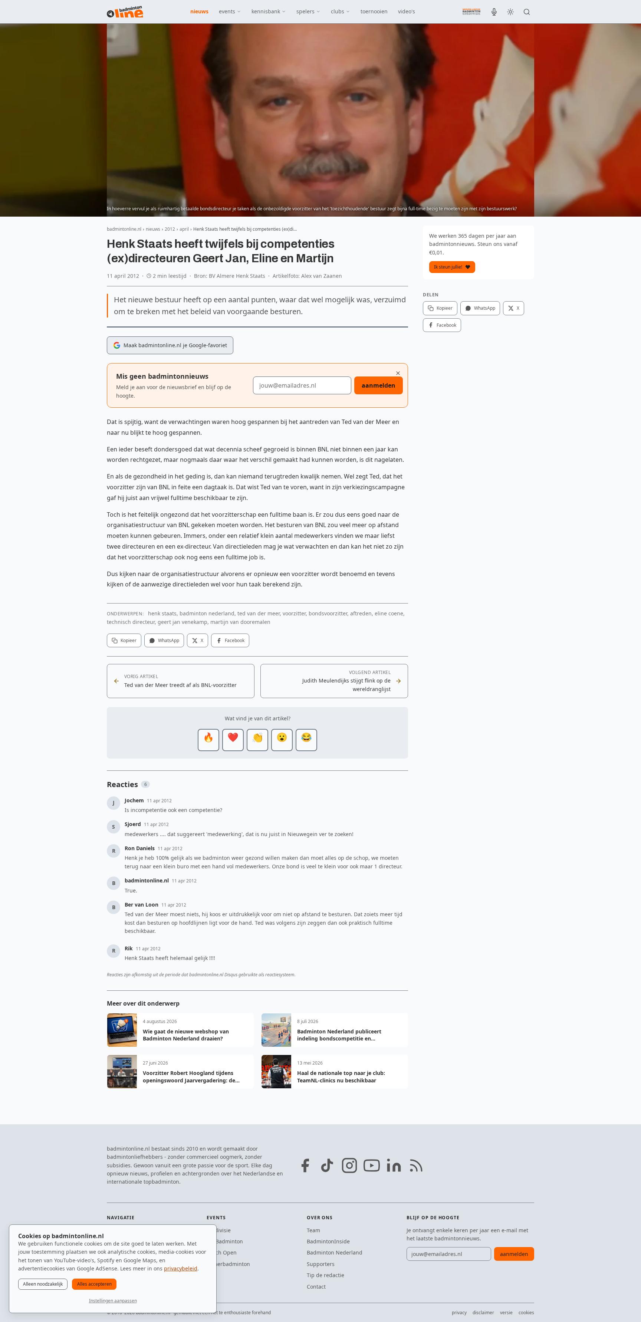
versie (506, 1312)
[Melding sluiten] (398, 373)
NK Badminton (225, 1241)
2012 (170, 229)
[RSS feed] (416, 1165)
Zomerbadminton (228, 1263)
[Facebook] (305, 1165)
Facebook (234, 640)
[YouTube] (372, 1165)
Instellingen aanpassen (113, 1301)
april (184, 229)
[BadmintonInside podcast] (494, 11)
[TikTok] (327, 1165)
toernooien (374, 11)
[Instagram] (349, 1165)
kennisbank (266, 11)
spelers (305, 11)
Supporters (321, 1263)
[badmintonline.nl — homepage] (125, 12)
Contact (316, 1286)
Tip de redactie (325, 1275)
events (227, 11)
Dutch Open (222, 1252)
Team (313, 1230)
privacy (459, 1312)
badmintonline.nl (124, 229)
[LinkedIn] (394, 1165)
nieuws (199, 11)
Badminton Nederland (334, 1252)
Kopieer (129, 640)
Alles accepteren (94, 1284)
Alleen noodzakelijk (43, 1284)
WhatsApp (168, 640)
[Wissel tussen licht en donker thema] (510, 11)
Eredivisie (219, 1230)
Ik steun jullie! (448, 267)
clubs (337, 11)
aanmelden (378, 385)
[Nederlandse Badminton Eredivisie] (471, 11)
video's (406, 11)
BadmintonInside (328, 1241)
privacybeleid (180, 1268)
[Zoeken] (526, 11)
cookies (526, 1312)
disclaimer (483, 1312)
